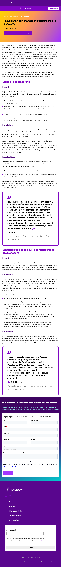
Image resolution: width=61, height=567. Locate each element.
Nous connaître (14, 520)
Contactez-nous (54, 8)
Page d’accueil (13, 502)
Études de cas (14, 16)
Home (6, 16)
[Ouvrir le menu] (3, 9)
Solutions (12, 506)
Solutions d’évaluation (16, 511)
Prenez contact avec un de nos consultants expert (17, 33)
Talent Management (15, 515)
